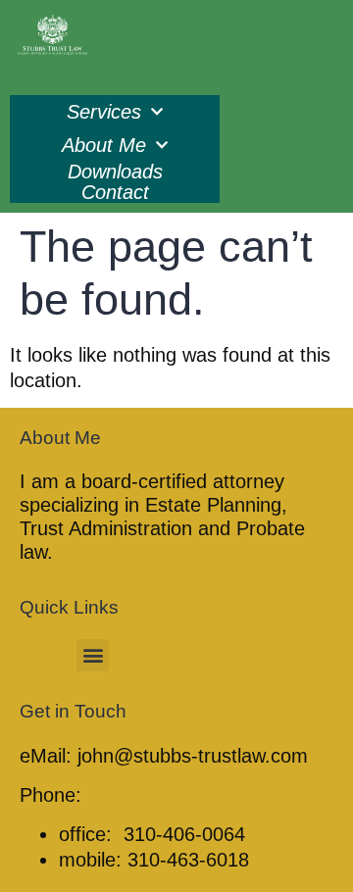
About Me (104, 145)
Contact (115, 192)
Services (104, 112)
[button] (92, 655)
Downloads (115, 172)
